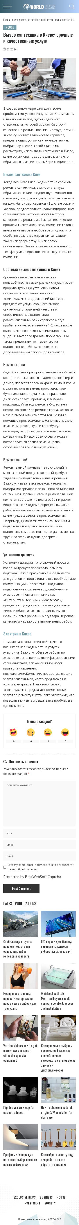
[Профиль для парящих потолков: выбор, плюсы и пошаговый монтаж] (20, 1137)
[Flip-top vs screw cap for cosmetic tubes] (20, 1090)
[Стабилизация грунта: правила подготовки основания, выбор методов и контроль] (20, 924)
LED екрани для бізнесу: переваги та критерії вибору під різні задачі (56, 946)
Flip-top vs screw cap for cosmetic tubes (18, 1110)
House (10, 27)
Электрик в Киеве (17, 634)
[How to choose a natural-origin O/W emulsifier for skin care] (58, 1090)
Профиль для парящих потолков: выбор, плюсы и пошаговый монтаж (20, 1159)
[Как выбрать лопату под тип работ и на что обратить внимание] (58, 1137)
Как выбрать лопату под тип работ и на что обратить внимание (57, 1159)
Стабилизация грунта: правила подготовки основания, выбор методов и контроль (17, 949)
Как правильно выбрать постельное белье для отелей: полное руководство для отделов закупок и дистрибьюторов (58, 1058)
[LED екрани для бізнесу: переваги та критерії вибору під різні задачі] (58, 924)
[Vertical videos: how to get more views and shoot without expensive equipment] (20, 1028)
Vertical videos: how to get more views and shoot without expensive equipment (20, 1053)
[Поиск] (71, 6)
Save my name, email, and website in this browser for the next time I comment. (41, 867)
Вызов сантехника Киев (22, 174)
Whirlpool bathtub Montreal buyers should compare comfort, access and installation (57, 1001)
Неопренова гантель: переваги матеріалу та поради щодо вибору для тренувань (19, 1001)
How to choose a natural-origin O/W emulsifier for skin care (57, 1112)
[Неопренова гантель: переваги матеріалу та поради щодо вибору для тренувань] (20, 976)
